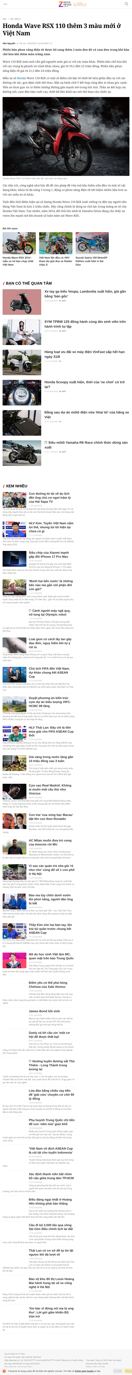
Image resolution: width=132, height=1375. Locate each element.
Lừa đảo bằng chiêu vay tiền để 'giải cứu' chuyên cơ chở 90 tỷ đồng (51, 1094)
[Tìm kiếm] (126, 4)
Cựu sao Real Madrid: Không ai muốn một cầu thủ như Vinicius (50, 789)
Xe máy (15, 19)
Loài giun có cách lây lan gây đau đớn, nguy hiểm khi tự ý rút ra (50, 643)
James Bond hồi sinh (44, 1011)
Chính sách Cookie (84, 1371)
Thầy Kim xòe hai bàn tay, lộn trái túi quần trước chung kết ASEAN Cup (50, 929)
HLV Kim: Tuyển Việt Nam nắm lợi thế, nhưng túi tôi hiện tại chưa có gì (51, 527)
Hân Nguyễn (9, 43)
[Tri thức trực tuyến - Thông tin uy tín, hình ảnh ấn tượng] (72, 4)
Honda (21, 78)
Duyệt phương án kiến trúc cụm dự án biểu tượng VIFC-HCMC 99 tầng (50, 702)
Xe (4, 19)
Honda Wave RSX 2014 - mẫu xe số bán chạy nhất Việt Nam (18, 261)
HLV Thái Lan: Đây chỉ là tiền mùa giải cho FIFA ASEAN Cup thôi (51, 731)
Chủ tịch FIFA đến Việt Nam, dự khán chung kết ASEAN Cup (49, 672)
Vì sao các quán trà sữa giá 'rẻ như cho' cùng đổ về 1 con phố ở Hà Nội (52, 870)
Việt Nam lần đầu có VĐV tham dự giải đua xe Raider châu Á (55, 261)
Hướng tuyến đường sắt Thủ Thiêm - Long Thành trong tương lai (52, 1065)
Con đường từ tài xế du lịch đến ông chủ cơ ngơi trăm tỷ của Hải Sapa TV (50, 497)
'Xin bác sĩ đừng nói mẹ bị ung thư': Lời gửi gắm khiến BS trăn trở (51, 1312)
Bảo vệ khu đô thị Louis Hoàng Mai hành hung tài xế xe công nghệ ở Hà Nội (51, 1283)
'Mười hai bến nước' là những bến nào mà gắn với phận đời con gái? (51, 585)
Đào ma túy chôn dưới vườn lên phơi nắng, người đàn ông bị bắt (51, 899)
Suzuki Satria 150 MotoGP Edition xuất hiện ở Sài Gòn (91, 261)
